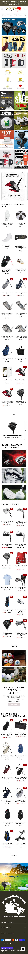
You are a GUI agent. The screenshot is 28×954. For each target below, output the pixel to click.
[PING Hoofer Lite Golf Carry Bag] (7, 284)
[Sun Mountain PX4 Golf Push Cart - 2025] (21, 836)
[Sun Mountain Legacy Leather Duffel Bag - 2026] (21, 725)
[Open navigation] (3, 9)
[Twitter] (7, 943)
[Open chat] (23, 949)
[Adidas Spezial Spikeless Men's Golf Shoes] (21, 261)
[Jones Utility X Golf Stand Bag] (7, 350)
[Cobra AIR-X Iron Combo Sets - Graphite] (21, 579)
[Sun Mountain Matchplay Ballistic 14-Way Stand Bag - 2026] (7, 725)
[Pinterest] (10, 943)
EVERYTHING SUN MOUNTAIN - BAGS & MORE (13, 715)
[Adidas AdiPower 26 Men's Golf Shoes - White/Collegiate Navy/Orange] (21, 601)
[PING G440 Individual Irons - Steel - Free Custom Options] (21, 625)
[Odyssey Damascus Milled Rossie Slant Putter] (7, 328)
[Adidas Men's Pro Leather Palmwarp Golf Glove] (7, 215)
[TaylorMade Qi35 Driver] (7, 558)
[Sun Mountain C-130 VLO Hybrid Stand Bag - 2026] (21, 792)
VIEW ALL (14, 414)
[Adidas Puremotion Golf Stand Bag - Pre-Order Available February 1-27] (7, 261)
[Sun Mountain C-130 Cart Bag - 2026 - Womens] (21, 814)
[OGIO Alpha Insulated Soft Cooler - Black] (21, 350)
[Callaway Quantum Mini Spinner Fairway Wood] (21, 393)
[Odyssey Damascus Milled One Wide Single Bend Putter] (7, 306)
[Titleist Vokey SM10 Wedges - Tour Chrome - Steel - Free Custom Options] (21, 513)
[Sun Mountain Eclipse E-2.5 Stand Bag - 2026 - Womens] (7, 748)
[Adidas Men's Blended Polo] (7, 579)
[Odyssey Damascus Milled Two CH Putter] (21, 306)
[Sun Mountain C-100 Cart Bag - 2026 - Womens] (21, 748)
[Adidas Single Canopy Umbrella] (21, 215)
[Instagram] (4, 943)
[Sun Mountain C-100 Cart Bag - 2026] (7, 814)
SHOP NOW (14, 704)
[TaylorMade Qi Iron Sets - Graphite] (21, 536)
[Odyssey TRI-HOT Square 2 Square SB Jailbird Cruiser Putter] (7, 393)
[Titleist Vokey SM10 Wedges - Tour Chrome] (7, 513)
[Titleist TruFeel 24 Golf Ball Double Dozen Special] (21, 558)
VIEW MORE (14, 646)
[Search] (25, 15)
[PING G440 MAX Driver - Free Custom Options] (7, 625)
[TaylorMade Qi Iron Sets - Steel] (7, 536)
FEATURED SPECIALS (10, 504)
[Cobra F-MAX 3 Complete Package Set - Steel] (7, 601)
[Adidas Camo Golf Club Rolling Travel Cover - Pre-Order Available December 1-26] (21, 237)
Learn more (16, 4)
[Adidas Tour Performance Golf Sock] (7, 237)
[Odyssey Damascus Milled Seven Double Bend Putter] (21, 328)
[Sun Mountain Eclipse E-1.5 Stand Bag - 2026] (7, 792)
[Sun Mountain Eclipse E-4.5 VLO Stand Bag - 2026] (21, 769)
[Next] (25, 186)
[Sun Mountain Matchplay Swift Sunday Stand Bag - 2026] (7, 769)
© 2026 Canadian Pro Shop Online (8, 950)
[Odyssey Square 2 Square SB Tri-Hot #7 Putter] (21, 372)
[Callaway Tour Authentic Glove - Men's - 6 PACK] (7, 372)
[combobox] (14, 15)
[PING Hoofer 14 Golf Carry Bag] (21, 284)
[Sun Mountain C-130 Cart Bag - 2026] (7, 836)
